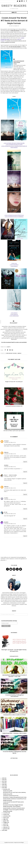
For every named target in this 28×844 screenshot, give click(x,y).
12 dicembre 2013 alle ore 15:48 (10, 476)
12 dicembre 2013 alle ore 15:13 (10, 442)
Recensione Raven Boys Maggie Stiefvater (13, 805)
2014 (3, 786)
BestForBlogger (21, 842)
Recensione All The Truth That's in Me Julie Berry (14, 792)
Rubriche (19, 353)
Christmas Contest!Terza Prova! (10, 795)
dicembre (5, 789)
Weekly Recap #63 (7, 791)
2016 (3, 783)
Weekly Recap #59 (7, 811)
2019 (3, 778)
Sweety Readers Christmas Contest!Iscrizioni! (14, 808)
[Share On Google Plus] (12, 350)
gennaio (5, 828)
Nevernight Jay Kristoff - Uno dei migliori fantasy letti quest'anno (14, 650)
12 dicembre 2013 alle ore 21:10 (10, 523)
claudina (6, 497)
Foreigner (6, 440)
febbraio (5, 827)
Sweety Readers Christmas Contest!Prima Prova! (14, 798)
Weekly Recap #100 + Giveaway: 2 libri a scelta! (14, 733)
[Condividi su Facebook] (5, 350)
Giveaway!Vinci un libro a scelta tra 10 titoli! (14, 715)
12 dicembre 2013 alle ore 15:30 (10, 453)
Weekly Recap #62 (7, 794)
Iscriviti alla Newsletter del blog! (9, 620)
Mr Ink (5, 512)
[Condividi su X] (8, 350)
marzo (4, 825)
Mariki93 (6, 522)
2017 (3, 781)
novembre (5, 813)
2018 (3, 779)
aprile (4, 824)
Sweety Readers (14, 6)
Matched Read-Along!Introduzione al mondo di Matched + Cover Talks (14, 675)
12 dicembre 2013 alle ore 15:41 (10, 466)
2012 (3, 830)
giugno (5, 820)
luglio (4, 819)
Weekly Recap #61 (7, 800)
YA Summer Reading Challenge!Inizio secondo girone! (14, 752)
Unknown (6, 452)
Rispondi (25, 448)
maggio (5, 822)
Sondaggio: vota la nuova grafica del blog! (13, 809)
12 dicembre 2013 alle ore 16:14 (10, 499)
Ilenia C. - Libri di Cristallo (10, 475)
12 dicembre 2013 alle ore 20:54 (10, 513)
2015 (3, 784)
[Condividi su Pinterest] (10, 350)
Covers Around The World (11, 353)
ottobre (5, 814)
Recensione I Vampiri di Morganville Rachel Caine (14, 797)
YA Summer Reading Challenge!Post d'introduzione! (14, 695)
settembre (5, 816)
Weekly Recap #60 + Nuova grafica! (11, 806)
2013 (3, 787)
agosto (5, 817)
